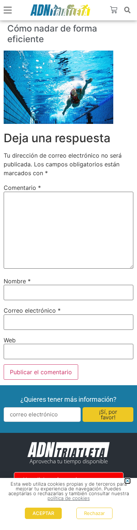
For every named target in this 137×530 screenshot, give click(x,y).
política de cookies (68, 498)
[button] (127, 10)
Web (10, 340)
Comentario (22, 188)
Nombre (17, 281)
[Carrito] (113, 10)
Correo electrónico (32, 310)
